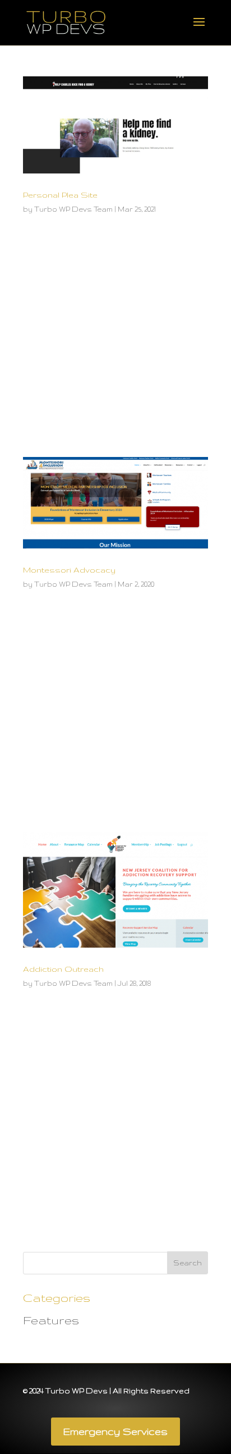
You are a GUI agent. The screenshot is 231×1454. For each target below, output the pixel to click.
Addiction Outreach (63, 968)
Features (51, 1320)
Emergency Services (115, 1431)
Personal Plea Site (60, 194)
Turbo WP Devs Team (73, 209)
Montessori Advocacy (69, 569)
